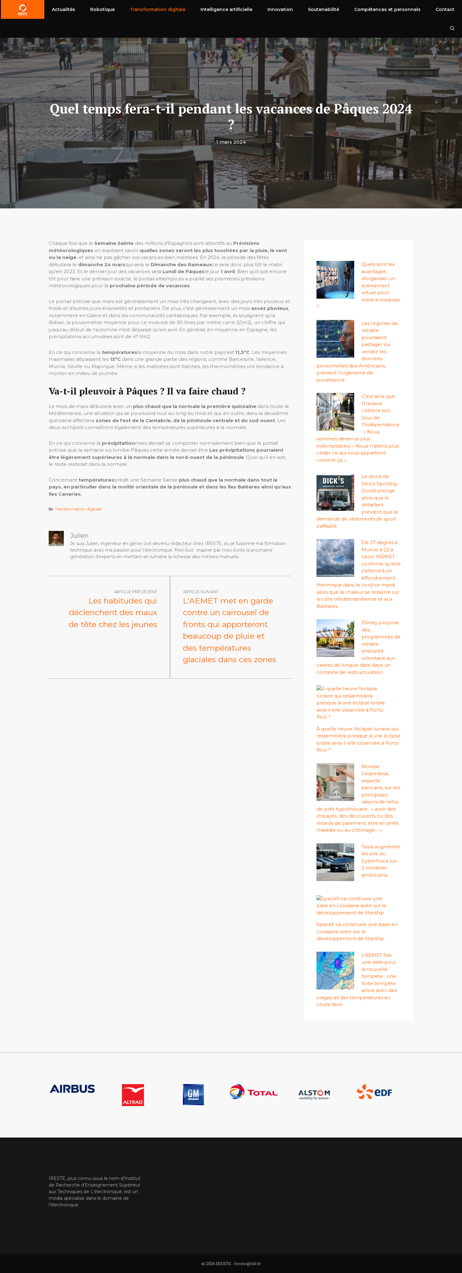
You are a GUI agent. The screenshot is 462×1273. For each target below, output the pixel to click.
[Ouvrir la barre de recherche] (452, 28)
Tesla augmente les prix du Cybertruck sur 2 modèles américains (380, 861)
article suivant (200, 591)
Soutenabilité (323, 9)
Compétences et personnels (387, 9)
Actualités (63, 9)
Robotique (102, 9)
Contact (445, 9)
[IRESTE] (22, 9)
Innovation (280, 9)
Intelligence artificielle (226, 9)
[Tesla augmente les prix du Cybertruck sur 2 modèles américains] (335, 877)
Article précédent (135, 591)
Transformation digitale (157, 9)
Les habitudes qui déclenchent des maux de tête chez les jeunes (113, 612)
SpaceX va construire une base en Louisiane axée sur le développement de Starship (357, 931)
